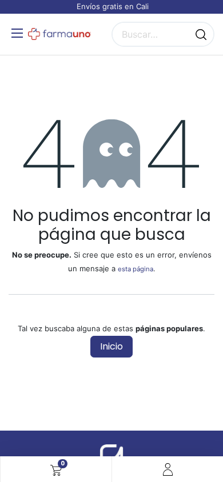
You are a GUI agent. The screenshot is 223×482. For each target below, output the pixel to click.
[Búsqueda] (201, 34)
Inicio (111, 346)
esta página (135, 269)
